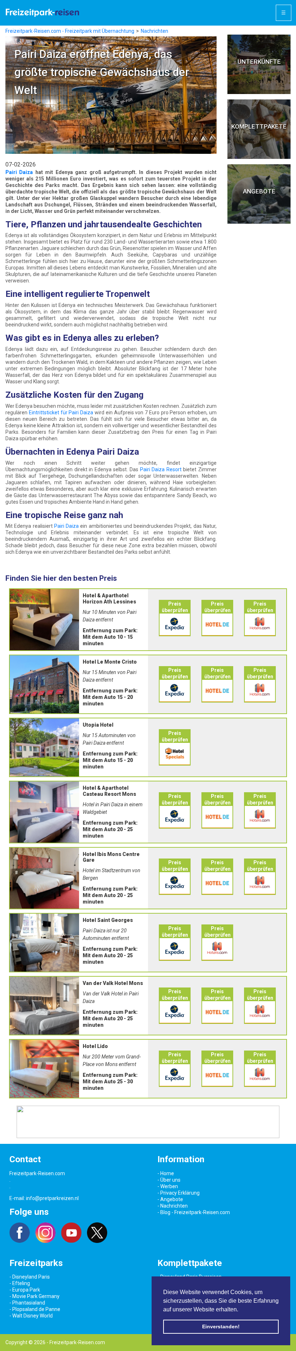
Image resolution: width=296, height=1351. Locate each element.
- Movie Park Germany (34, 1296)
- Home (165, 1173)
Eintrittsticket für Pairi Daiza (61, 412)
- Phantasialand (27, 1303)
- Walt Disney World (31, 1316)
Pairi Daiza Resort (161, 469)
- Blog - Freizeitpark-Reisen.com (193, 1212)
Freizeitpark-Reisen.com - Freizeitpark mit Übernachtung (69, 31)
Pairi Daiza (19, 172)
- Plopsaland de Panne (34, 1309)
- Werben (167, 1186)
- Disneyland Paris (29, 1277)
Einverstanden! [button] (221, 1326)
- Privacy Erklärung (178, 1193)
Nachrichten (154, 31)
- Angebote (170, 1199)
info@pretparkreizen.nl (52, 1198)
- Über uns (168, 1180)
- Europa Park (24, 1290)
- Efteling (19, 1283)
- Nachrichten (172, 1206)
